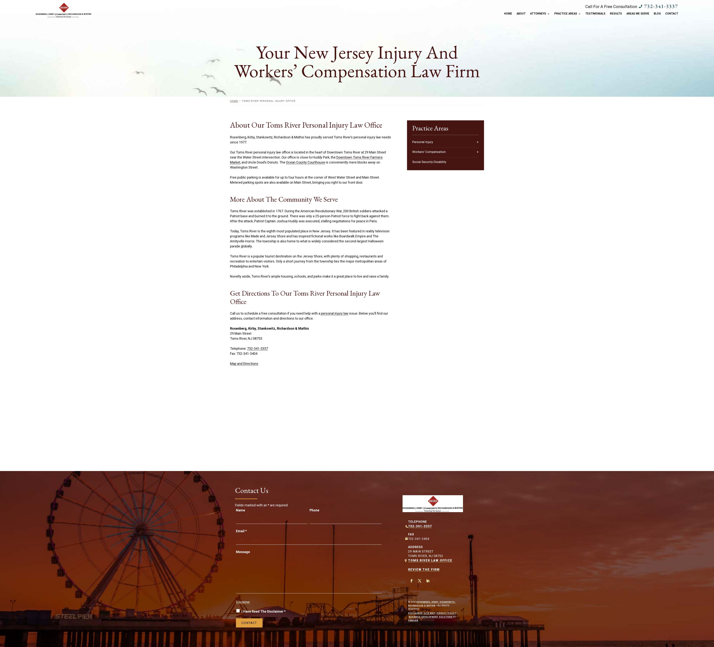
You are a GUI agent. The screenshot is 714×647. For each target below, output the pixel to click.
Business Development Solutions (431, 617)
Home (508, 13)
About (521, 13)
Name (240, 510)
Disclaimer (243, 602)
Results (616, 13)
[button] (710, 620)
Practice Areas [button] (565, 13)
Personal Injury (422, 142)
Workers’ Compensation (429, 152)
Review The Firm (424, 569)
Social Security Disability (429, 162)
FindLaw (413, 620)
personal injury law (334, 313)
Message (243, 552)
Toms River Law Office (430, 560)
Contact (671, 13)
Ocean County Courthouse (305, 162)
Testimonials (595, 13)
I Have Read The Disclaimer (264, 611)
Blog (657, 13)
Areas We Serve (637, 13)
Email (241, 531)
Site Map (429, 613)
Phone (314, 510)
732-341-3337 (661, 6)
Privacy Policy (446, 613)
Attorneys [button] (538, 13)
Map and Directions (244, 364)
